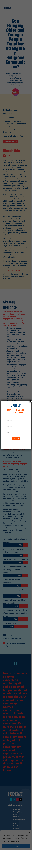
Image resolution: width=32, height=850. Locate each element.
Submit (15, 438)
